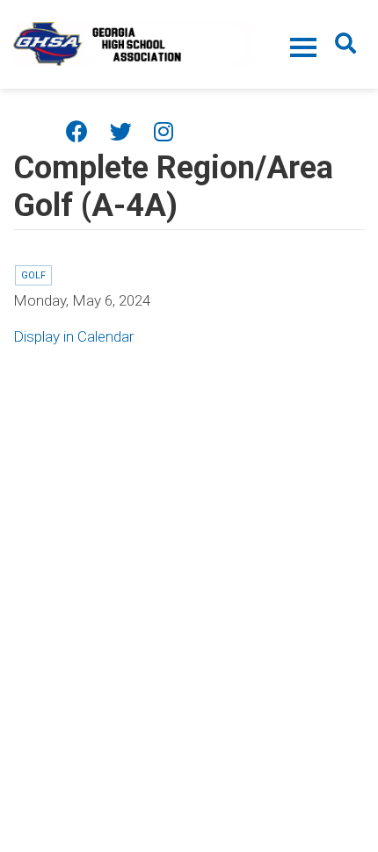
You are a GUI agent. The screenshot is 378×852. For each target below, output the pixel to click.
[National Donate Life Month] (132, 42)
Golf (33, 275)
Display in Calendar (73, 336)
